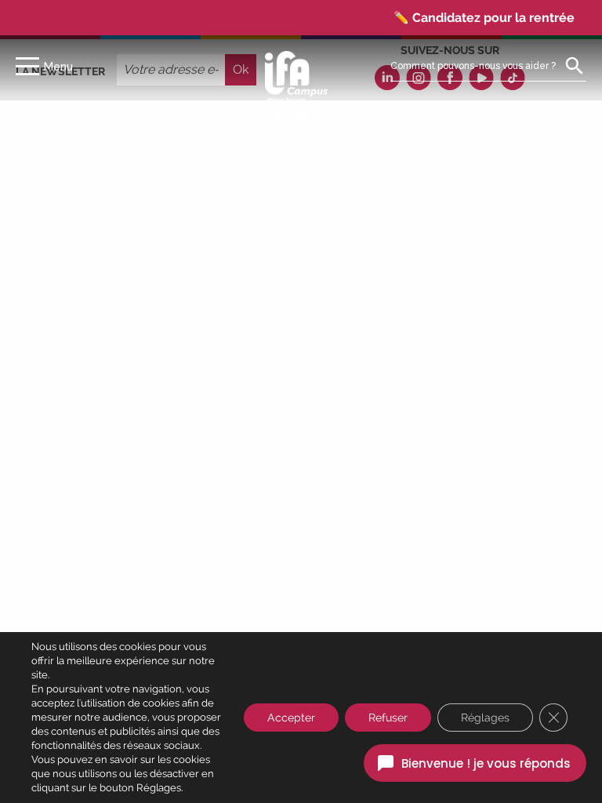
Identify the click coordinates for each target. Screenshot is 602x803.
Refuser (388, 717)
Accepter (291, 717)
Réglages (485, 717)
